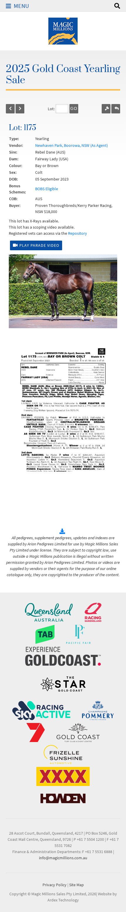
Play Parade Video (39, 245)
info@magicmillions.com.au (63, 857)
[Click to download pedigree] (63, 531)
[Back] (10, 108)
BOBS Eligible (46, 188)
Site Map (76, 884)
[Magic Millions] (63, 30)
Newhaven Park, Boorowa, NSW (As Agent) (71, 145)
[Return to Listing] (115, 108)
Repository (77, 233)
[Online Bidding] (106, 108)
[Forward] (20, 108)
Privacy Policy (54, 884)
